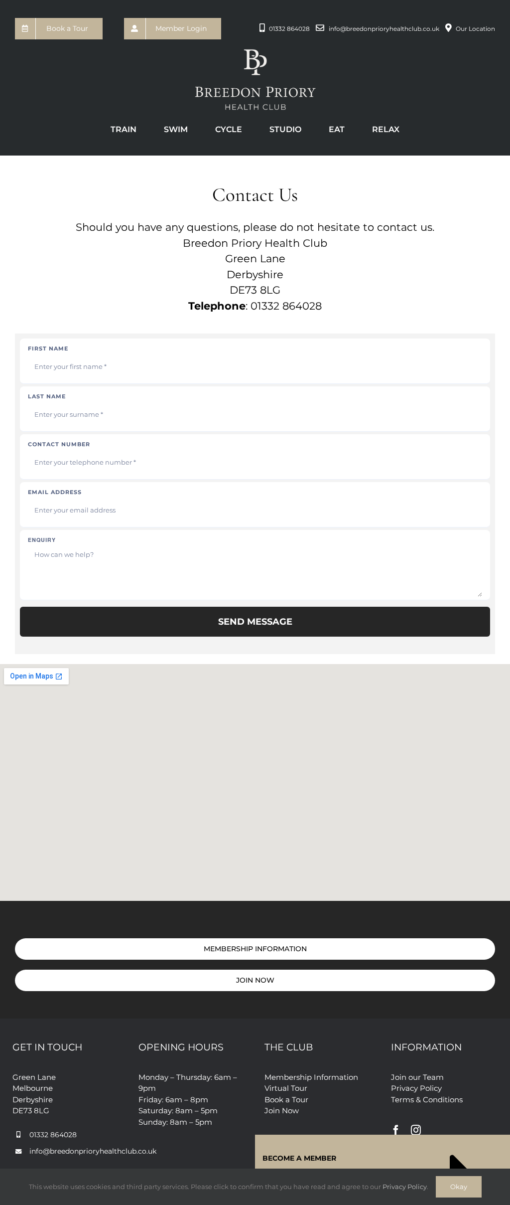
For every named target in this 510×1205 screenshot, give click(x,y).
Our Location (475, 28)
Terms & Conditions (427, 1099)
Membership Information (311, 1077)
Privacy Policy (416, 1088)
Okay (458, 1187)
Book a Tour (286, 1099)
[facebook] (396, 1130)
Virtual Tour (285, 1088)
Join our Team (417, 1077)
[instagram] (416, 1130)
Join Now (281, 1110)
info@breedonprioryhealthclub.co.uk (384, 28)
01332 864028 (289, 28)
